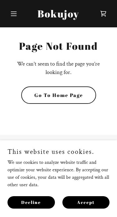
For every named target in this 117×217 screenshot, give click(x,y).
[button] (15, 13)
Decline (31, 202)
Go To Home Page (58, 95)
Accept (86, 202)
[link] (58, 16)
